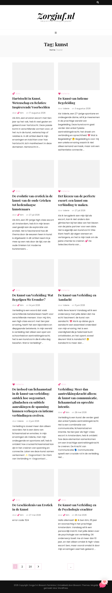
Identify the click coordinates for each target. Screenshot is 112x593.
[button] (103, 584)
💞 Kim (16, 93)
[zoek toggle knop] (98, 2)
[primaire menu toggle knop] (56, 33)
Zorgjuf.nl (56, 15)
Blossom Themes (81, 585)
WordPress (63, 588)
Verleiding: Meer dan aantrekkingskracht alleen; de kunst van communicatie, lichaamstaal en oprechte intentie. (78, 398)
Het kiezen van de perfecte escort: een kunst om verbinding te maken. (76, 200)
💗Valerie (64, 93)
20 (31, 566)
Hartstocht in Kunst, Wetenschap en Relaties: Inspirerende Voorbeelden (31, 102)
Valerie (66, 108)
